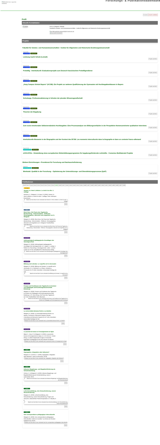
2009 (56, 185)
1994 (99, 185)
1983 (124, 185)
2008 (60, 185)
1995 (95, 185)
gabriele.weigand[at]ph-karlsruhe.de (64, 31)
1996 (92, 185)
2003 (74, 185)
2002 (77, 185)
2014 (38, 185)
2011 (49, 185)
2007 (63, 185)
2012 (45, 185)
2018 (24, 185)
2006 (67, 185)
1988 (117, 185)
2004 (70, 185)
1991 (106, 185)
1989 (113, 185)
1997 (88, 185)
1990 (110, 185)
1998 (85, 185)
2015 (35, 185)
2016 (31, 185)
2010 (53, 185)
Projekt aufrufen (153, 58)
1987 (120, 185)
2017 (28, 185)
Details (66, 204)
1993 (102, 185)
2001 (81, 185)
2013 (42, 185)
